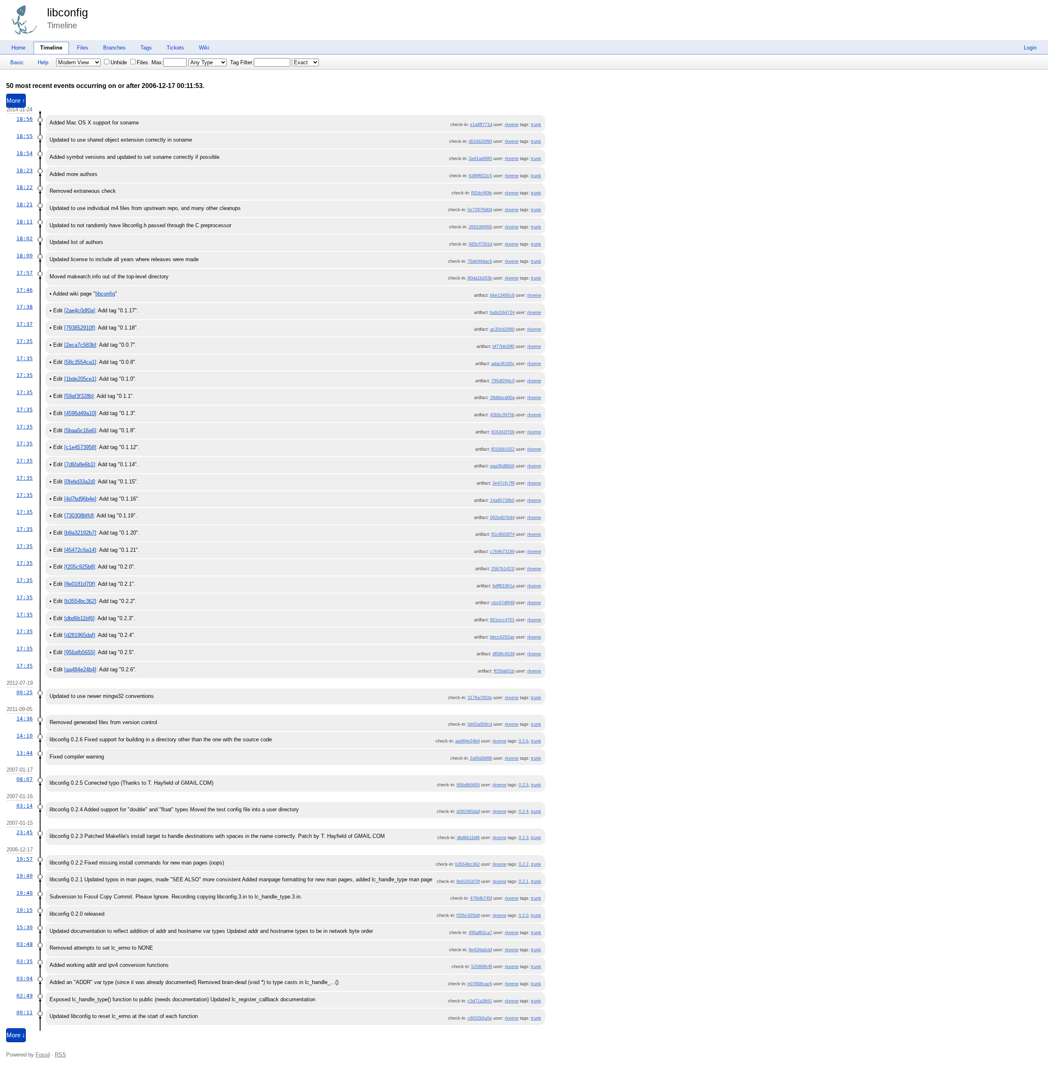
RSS (60, 1055)
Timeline (51, 48)
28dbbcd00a (502, 397)
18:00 (24, 256)
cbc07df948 (503, 602)
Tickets (175, 48)
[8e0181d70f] (79, 584)
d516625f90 (480, 141)
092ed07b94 (502, 517)
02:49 (24, 996)
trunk (536, 124)
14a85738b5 (502, 500)
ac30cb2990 (502, 329)
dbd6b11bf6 (468, 837)
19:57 (24, 859)
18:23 (24, 170)
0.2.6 (524, 740)
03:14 (24, 806)
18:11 (24, 222)
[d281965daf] (79, 635)
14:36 (24, 719)
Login (1030, 48)
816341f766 (503, 431)
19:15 (24, 910)
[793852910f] (79, 328)
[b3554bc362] (80, 601)
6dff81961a (503, 585)
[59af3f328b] (79, 396)
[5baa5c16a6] (80, 430)
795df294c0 (503, 380)
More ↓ (16, 1035)
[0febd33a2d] (79, 482)
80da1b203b (480, 277)
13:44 (24, 753)
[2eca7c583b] (80, 345)
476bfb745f (481, 898)
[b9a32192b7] (80, 533)
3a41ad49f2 (480, 158)
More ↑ (16, 100)
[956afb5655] (79, 652)
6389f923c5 (480, 175)
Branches (114, 48)
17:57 (24, 273)
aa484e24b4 (467, 740)
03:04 (24, 978)
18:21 (24, 204)
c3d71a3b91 (480, 1000)
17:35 (24, 341)
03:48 (24, 944)
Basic (17, 62)
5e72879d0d (480, 209)
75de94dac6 (480, 261)
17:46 (24, 290)
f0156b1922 (503, 449)
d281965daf (468, 811)
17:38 (24, 307)
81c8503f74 (503, 534)
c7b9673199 (502, 551)
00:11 (24, 1012)
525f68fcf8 (481, 966)
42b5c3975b (502, 414)
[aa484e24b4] (80, 669)
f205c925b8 (468, 915)
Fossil (43, 1055)
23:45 (24, 832)
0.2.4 (524, 811)
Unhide (119, 62)
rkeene (512, 124)
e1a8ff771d (481, 124)
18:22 (24, 187)
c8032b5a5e (480, 1018)
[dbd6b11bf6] (79, 618)
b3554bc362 (467, 864)
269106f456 (480, 226)
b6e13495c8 (502, 295)
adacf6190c (503, 363)
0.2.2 (524, 864)
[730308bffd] (79, 515)
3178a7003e (480, 697)
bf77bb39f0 (503, 346)
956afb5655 (468, 784)
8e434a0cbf (480, 949)
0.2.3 (524, 837)
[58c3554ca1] (80, 362)
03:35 (24, 961)
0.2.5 (524, 784)
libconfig (67, 13)
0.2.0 (524, 915)
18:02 (24, 238)
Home (18, 48)
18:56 (24, 119)
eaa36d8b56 (502, 465)
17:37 (24, 324)
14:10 (24, 736)
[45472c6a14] (80, 550)
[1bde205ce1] (80, 379)
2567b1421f (503, 568)
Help (43, 62)
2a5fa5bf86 (481, 758)
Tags (146, 48)
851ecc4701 (502, 619)
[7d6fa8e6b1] (79, 464)
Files (82, 48)
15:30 (24, 927)
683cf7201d (480, 244)
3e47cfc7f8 (503, 483)
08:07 (24, 779)
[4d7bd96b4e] (80, 499)
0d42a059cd (480, 724)
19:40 (24, 876)
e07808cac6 (480, 983)
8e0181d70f (468, 881)
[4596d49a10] (80, 413)
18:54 (24, 153)
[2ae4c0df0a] (79, 310)
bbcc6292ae (502, 636)
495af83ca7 (480, 932)
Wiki (204, 48)
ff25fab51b (504, 670)
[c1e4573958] (80, 447)
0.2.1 (524, 881)
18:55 (24, 136)
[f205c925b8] (79, 567)
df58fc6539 (503, 653)
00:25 (24, 692)
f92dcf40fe (481, 192)
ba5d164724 (502, 312)
